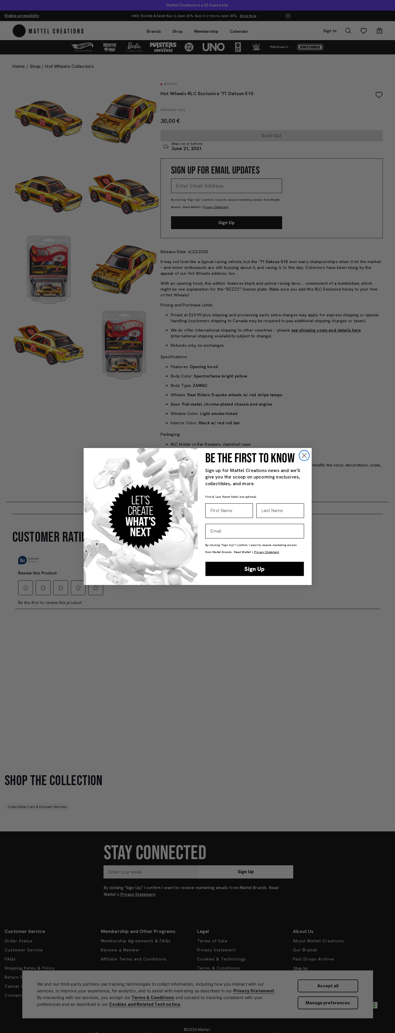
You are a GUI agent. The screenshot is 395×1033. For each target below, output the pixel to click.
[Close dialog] (304, 455)
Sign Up (254, 569)
